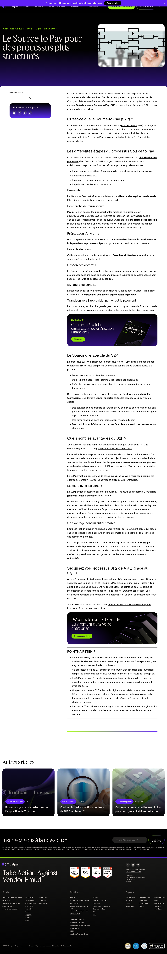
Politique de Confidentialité (139, 849)
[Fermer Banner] (165, 3)
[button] (14, 113)
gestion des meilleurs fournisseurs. (114, 449)
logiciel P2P (123, 362)
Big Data (138, 137)
